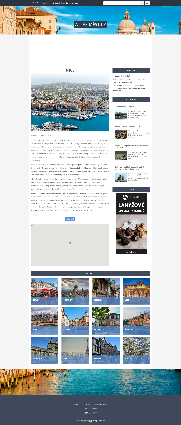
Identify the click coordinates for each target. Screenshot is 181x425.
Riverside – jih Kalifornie (122, 82)
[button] (70, 243)
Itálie (56, 147)
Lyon (95, 203)
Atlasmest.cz (88, 405)
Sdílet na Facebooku (90, 409)
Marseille (58, 168)
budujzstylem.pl (82, 189)
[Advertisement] (90, 50)
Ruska (81, 179)
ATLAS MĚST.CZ (90, 24)
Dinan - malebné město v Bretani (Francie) (129, 79)
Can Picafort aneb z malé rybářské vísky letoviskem (128, 89)
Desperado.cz (76, 405)
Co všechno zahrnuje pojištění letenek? (128, 85)
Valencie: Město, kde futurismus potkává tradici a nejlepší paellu (64, 3)
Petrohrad (100, 200)
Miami (39, 203)
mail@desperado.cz (93, 422)
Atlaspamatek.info (101, 405)
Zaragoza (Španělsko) (121, 76)
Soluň (33, 203)
